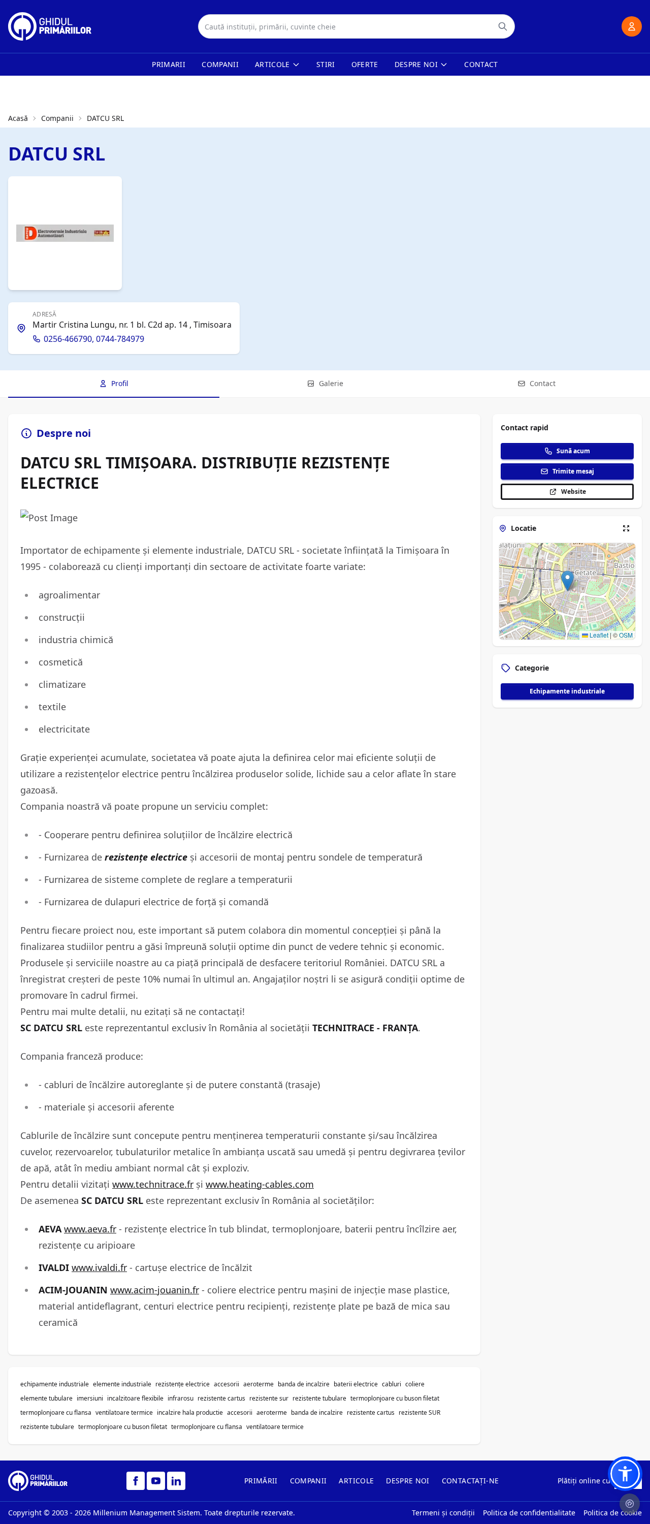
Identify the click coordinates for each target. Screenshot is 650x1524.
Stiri (325, 64)
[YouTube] (156, 1481)
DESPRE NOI (408, 1480)
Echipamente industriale (567, 691)
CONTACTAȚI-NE (470, 1480)
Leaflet (598, 634)
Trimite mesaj (573, 471)
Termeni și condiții (443, 1512)
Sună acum (573, 451)
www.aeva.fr (90, 1229)
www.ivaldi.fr (99, 1267)
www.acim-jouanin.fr (154, 1290)
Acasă (18, 118)
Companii (220, 64)
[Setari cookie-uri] (630, 1504)
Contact (481, 64)
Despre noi (416, 64)
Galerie (331, 383)
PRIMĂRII (261, 1480)
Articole (272, 64)
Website (573, 491)
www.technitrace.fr (152, 1184)
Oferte (364, 64)
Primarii (168, 64)
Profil (119, 383)
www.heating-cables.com (260, 1184)
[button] (567, 580)
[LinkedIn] (176, 1481)
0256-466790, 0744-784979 (94, 338)
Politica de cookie (612, 1512)
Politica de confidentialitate (529, 1512)
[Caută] (503, 26)
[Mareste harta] (626, 528)
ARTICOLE (356, 1480)
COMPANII (308, 1480)
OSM (626, 634)
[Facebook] (135, 1481)
